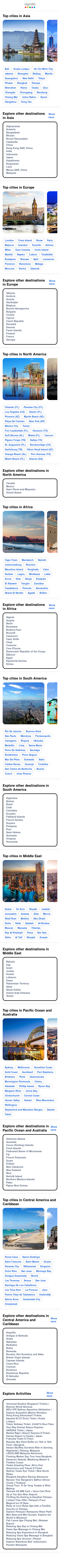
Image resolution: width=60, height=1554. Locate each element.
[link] (30, 5)
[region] (30, 42)
